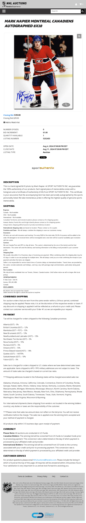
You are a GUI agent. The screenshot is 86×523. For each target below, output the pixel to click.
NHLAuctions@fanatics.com (44, 460)
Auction (46, 152)
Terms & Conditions (25, 476)
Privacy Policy (42, 476)
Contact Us (64, 476)
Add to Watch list (12, 122)
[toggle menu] (4, 11)
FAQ (53, 476)
